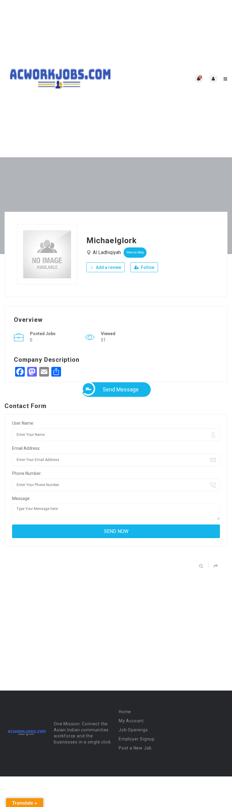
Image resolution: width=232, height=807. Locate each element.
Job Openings (133, 729)
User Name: (23, 423)
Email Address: (26, 448)
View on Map (135, 252)
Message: (21, 498)
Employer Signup (137, 739)
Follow (147, 267)
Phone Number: (27, 473)
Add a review (108, 267)
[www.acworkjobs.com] (60, 78)
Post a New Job (135, 748)
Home (125, 711)
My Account (131, 720)
